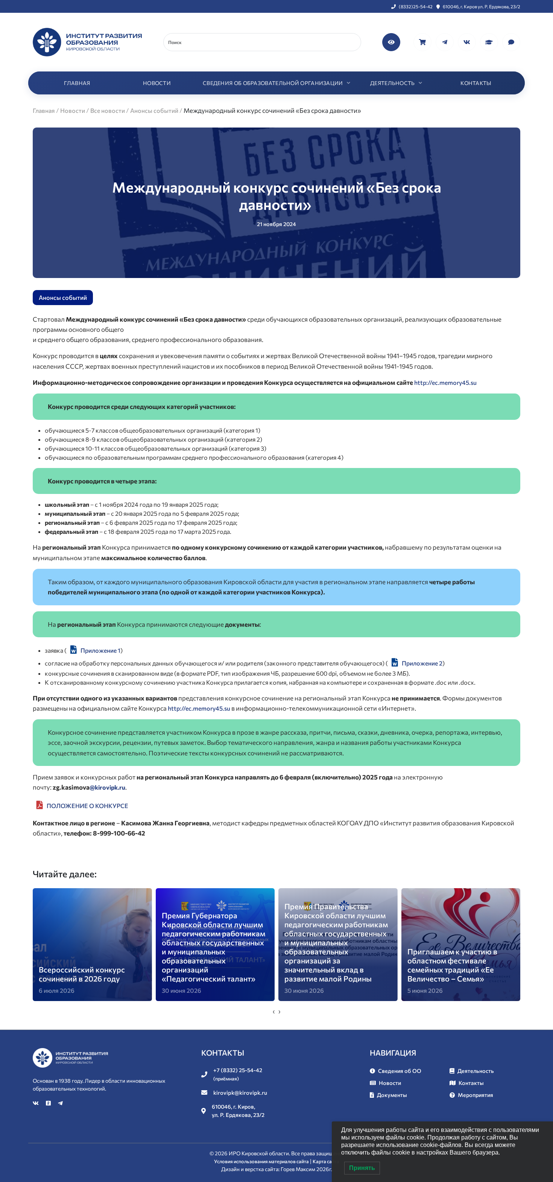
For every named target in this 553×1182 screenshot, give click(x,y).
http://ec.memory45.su (445, 382)
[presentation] (274, 1011)
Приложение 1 (100, 650)
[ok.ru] (49, 1103)
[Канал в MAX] (511, 41)
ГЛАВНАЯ (77, 83)
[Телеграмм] (445, 41)
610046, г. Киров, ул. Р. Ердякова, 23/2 (238, 1110)
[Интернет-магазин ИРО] (423, 41)
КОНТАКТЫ (475, 83)
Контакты (471, 1082)
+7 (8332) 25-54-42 (237, 1074)
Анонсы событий (63, 297)
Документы (392, 1094)
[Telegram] (60, 1103)
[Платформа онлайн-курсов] (489, 41)
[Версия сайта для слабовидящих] (391, 41)
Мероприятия (475, 1094)
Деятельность (475, 1070)
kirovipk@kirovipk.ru (240, 1092)
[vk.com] (467, 41)
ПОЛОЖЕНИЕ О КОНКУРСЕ (87, 805)
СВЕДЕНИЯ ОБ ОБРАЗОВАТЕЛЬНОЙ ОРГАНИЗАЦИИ (273, 83)
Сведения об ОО (399, 1070)
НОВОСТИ (157, 83)
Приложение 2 (422, 663)
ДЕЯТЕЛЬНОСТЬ (392, 83)
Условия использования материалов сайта (261, 1161)
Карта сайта (326, 1161)
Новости (390, 1082)
